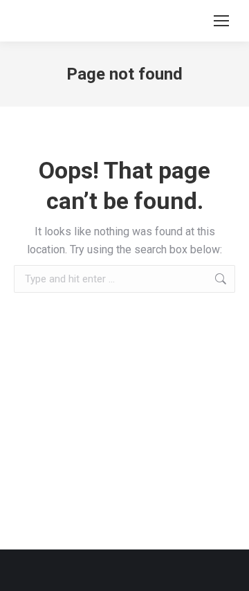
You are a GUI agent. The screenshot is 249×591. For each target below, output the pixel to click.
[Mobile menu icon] (221, 21)
